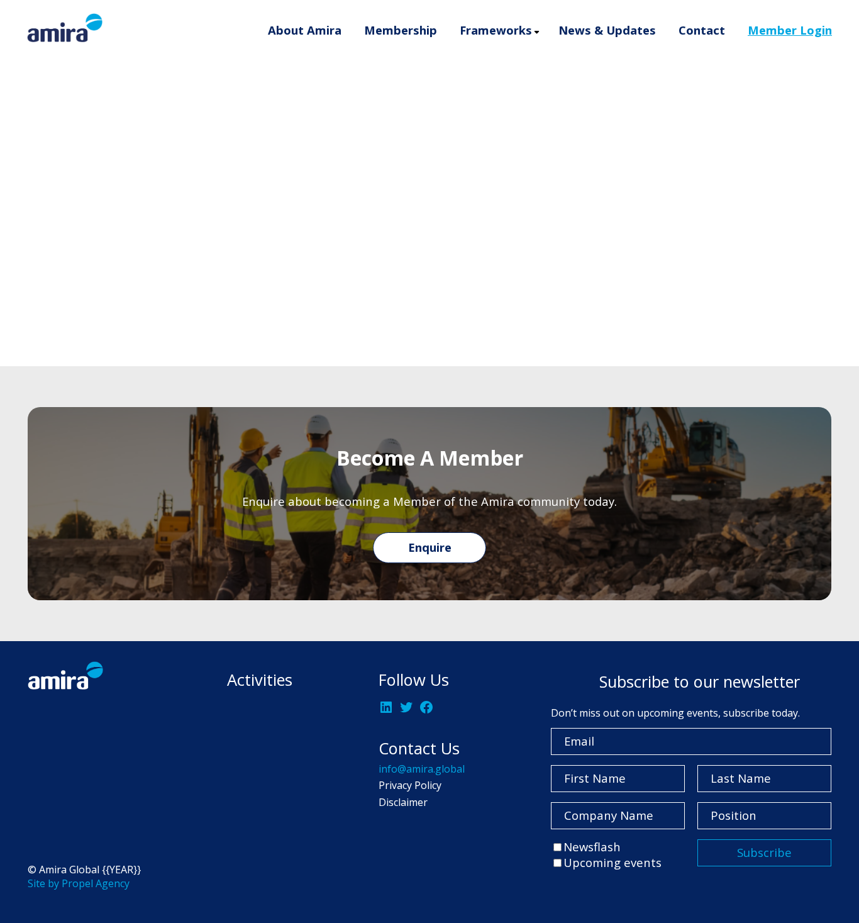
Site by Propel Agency (79, 883)
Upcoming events (612, 862)
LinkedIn (178, 295)
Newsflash (592, 846)
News (795, 279)
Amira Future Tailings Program (578, 93)
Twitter (239, 295)
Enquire (430, 547)
